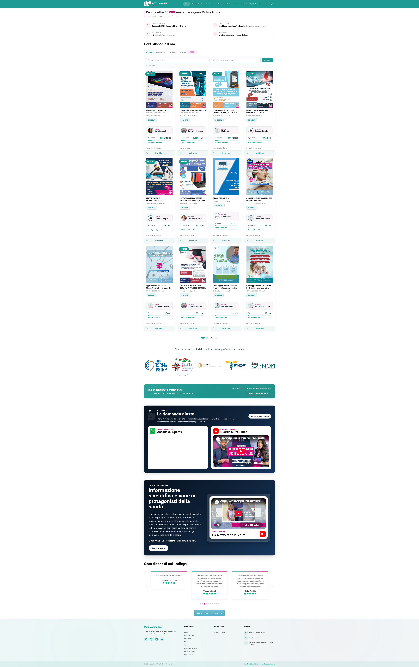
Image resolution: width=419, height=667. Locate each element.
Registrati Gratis (255, 4)
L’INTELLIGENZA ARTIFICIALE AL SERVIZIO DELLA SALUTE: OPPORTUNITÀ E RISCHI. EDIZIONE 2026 (259, 112)
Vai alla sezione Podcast (260, 416)
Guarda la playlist (158, 548)
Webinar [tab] (172, 52)
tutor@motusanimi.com (257, 632)
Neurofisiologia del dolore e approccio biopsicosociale (156, 112)
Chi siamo (209, 4)
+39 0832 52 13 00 (255, 637)
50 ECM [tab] (192, 52)
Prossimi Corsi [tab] (161, 52)
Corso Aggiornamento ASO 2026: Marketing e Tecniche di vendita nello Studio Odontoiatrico (225, 287)
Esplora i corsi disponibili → (258, 393)
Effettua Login (268, 4)
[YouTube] (162, 639)
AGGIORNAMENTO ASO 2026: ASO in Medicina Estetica (259, 199)
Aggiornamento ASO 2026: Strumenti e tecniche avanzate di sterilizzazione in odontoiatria (158, 287)
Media (218, 4)
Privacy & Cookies (220, 632)
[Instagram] (151, 639)
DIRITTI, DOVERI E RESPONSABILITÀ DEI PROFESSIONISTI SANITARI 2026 (158, 199)
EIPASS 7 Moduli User (221, 198)
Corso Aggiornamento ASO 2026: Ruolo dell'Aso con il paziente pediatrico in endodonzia (258, 287)
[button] (200, 603)
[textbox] (228, 60)
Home (187, 4)
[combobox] (236, 60)
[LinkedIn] (157, 639)
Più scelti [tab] (149, 52)
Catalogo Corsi (197, 4)
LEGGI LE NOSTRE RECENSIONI (209, 613)
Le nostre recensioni (240, 4)
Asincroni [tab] (183, 52)
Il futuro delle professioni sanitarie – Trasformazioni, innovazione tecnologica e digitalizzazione (193, 112)
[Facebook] (146, 639)
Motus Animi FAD (153, 627)
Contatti (227, 4)
